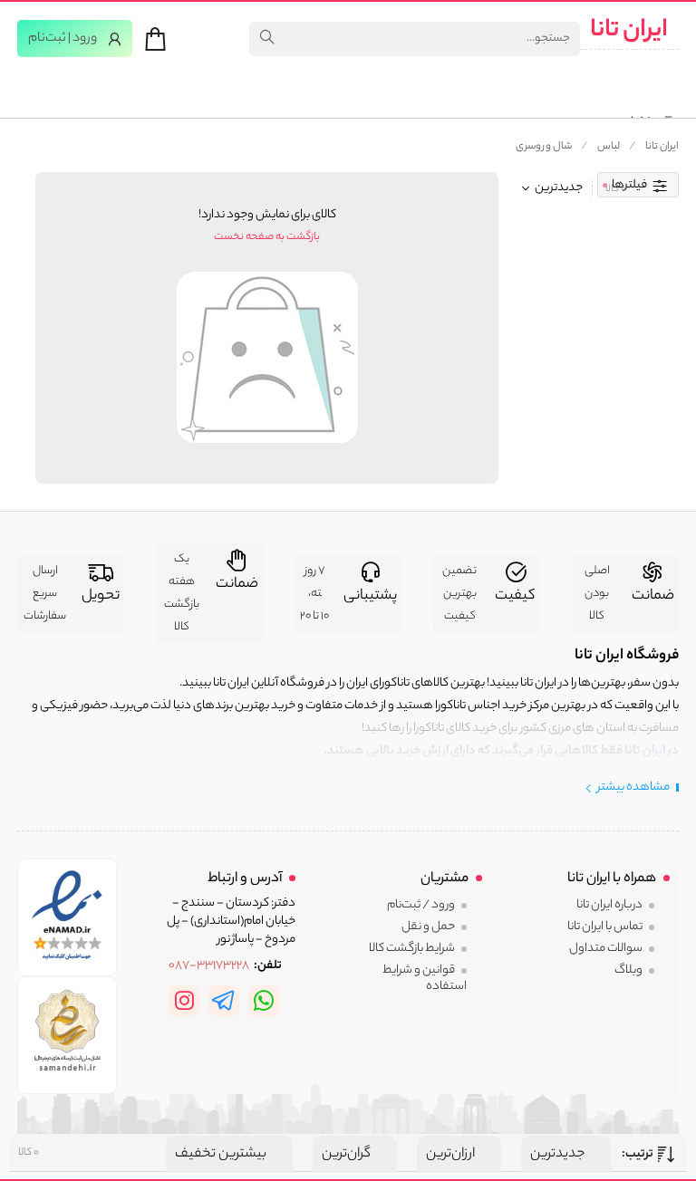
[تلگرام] (223, 1000)
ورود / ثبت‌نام (421, 905)
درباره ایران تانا (609, 905)
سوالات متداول (606, 948)
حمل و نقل (428, 927)
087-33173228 (209, 966)
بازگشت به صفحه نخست (267, 237)
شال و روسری (544, 147)
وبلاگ (628, 970)
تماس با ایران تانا (605, 927)
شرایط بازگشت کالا (412, 948)
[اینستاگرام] (184, 1000)
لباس (608, 147)
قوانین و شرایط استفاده (424, 978)
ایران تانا (629, 31)
